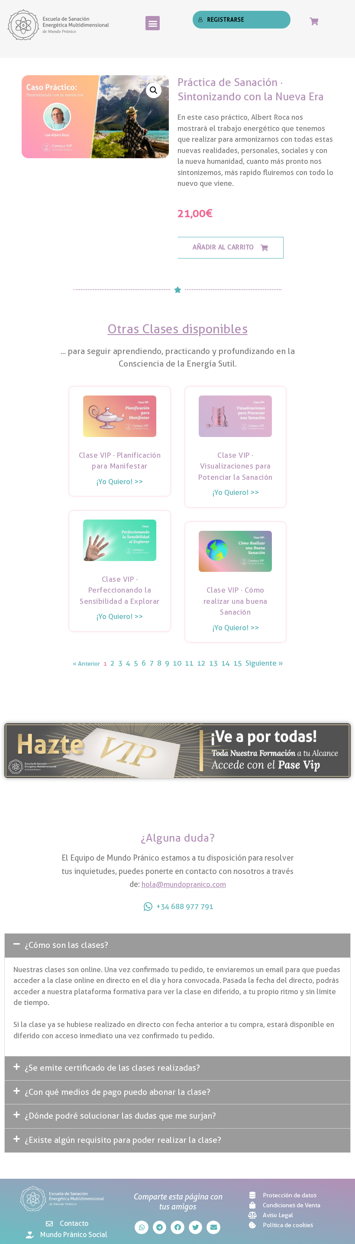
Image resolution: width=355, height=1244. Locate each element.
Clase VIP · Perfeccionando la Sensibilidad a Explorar (120, 590)
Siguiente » (264, 663)
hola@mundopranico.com (184, 884)
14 (225, 663)
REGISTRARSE (225, 19)
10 (177, 663)
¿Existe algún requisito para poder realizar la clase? (123, 1140)
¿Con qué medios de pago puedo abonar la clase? (117, 1092)
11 (189, 663)
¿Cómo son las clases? (66, 945)
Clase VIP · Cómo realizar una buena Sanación (235, 601)
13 (213, 663)
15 (237, 663)
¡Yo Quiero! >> (119, 481)
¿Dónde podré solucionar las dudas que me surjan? (120, 1116)
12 (201, 663)
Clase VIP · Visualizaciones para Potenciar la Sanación (235, 466)
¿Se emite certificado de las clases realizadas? (112, 1068)
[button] (152, 23)
